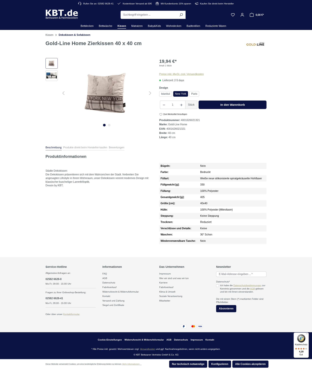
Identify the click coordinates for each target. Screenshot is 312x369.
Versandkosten (147, 349)
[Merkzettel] (233, 15)
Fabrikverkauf (109, 287)
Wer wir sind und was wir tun (174, 278)
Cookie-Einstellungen (110, 339)
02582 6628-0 (54, 279)
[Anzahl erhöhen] (181, 105)
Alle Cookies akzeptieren (250, 364)
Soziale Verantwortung (170, 296)
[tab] (54, 148)
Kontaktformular (71, 314)
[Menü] (307, 334)
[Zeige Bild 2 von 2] (109, 125)
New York (180, 93)
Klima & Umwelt (167, 291)
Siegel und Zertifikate (113, 305)
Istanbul (165, 93)
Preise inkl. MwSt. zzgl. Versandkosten (181, 74)
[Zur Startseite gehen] (62, 14)
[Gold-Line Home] (256, 46)
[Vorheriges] (63, 93)
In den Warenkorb (232, 104)
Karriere (163, 282)
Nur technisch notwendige (188, 364)
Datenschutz (108, 282)
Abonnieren (226, 308)
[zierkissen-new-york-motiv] (107, 93)
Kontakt (106, 296)
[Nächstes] (150, 93)
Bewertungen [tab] (116, 147)
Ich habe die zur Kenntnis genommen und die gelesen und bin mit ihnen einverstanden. (242, 288)
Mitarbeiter (164, 300)
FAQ (104, 273)
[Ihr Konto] (242, 15)
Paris (194, 93)
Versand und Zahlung (113, 300)
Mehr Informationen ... (132, 364)
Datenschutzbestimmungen (247, 285)
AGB (104, 278)
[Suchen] (181, 15)
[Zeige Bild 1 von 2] (104, 125)
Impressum (165, 273)
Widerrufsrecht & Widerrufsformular (120, 291)
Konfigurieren (219, 364)
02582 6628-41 (54, 298)
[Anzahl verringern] (164, 105)
